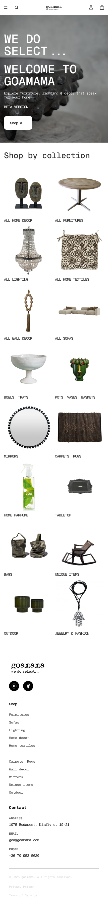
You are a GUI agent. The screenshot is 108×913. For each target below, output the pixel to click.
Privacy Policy (21, 887)
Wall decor (19, 769)
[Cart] (101, 7)
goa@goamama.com (24, 840)
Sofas (14, 722)
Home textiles (22, 745)
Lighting (17, 730)
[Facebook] (28, 686)
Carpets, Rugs (22, 761)
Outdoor (16, 792)
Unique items (21, 784)
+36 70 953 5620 (24, 855)
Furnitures (19, 714)
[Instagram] (14, 686)
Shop (13, 704)
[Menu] (6, 7)
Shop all (18, 123)
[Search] (16, 7)
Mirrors (16, 777)
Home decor (19, 738)
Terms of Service (23, 895)
